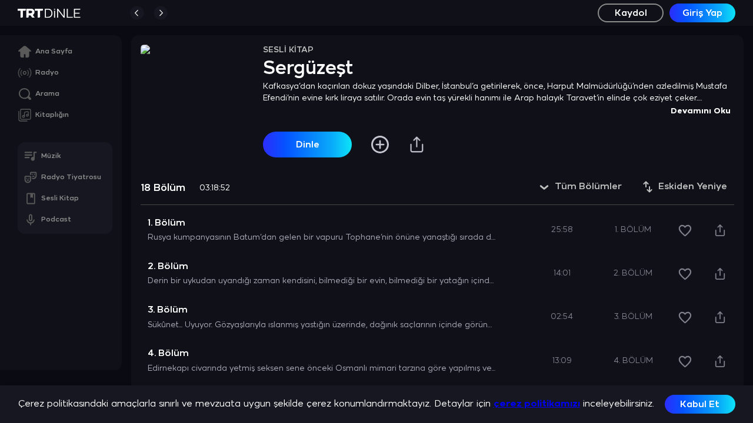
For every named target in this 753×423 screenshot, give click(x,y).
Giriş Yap (702, 13)
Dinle (307, 145)
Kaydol (631, 13)
